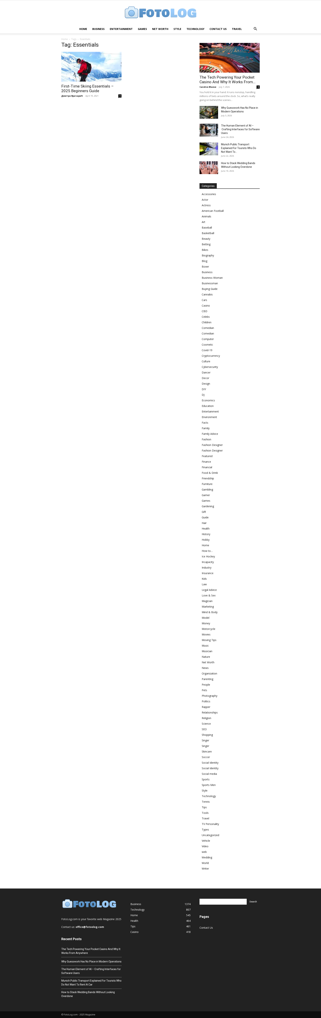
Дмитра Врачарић (72, 95)
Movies (206, 634)
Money (206, 623)
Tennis (206, 801)
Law (204, 584)
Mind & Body (210, 612)
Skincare (207, 751)
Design (206, 383)
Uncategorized (210, 835)
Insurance (207, 573)
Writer (205, 868)
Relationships (210, 712)
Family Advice (210, 434)
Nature (206, 656)
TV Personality (210, 824)
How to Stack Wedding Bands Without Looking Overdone (88, 994)
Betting (206, 244)
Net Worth (160, 29)
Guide (205, 517)
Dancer (206, 372)
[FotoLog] (160, 13)
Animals (206, 216)
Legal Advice (209, 590)
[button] (255, 29)
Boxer (205, 266)
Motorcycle (208, 629)
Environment (209, 417)
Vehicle (206, 840)
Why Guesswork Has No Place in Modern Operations (91, 961)
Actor (205, 199)
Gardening (208, 506)
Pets (204, 690)
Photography (209, 695)
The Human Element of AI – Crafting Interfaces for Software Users (240, 129)
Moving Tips (209, 640)
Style (177, 29)
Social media (209, 774)
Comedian (208, 328)
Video (205, 846)
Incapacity (208, 562)
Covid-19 (207, 350)
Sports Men (209, 785)
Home (83, 29)
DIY (204, 389)
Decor (205, 378)
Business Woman (212, 277)
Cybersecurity (210, 367)
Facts (205, 422)
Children (206, 322)
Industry (206, 567)
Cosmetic (207, 344)
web (204, 852)
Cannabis (207, 294)
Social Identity (210, 762)
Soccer (206, 757)
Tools (205, 813)
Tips (204, 807)
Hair (204, 523)
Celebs (206, 316)
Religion (206, 718)
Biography (208, 255)
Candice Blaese (208, 86)
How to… (207, 551)
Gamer (206, 495)
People (206, 684)
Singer (205, 740)
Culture (206, 361)
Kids (204, 578)
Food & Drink (210, 473)
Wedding (207, 857)
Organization (209, 673)
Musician (207, 651)
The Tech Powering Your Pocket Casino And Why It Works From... (228, 79)
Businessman (210, 283)
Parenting (207, 679)
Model (205, 617)
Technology (195, 29)
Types (205, 829)
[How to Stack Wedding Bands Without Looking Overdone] (209, 167)
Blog (204, 261)
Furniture (207, 484)
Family (206, 428)
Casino (206, 305)
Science (206, 723)
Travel (237, 29)
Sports (206, 779)
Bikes (205, 250)
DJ (203, 394)
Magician (207, 601)
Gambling (207, 489)
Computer (208, 339)
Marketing (208, 606)
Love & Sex (208, 595)
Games (142, 29)
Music (205, 645)
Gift (204, 512)
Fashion (206, 439)
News (205, 668)
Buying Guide (210, 289)
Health (206, 528)
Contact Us (218, 29)
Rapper (206, 707)
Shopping (207, 735)
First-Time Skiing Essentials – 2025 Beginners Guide (87, 88)
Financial (207, 467)
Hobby (206, 539)
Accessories (209, 194)
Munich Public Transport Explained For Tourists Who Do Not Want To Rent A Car (91, 982)
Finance (206, 461)
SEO (204, 729)
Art (203, 222)
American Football (213, 211)
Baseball (207, 227)
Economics (208, 400)
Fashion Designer (212, 445)
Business (98, 29)
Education (208, 406)
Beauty (206, 238)
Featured (207, 456)
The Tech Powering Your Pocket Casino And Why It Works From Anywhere (90, 951)
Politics (206, 701)
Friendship (208, 478)
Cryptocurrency (211, 355)
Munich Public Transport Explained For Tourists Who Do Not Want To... (238, 148)
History (206, 534)
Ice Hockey (208, 556)
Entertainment (121, 29)
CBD (204, 311)
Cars (204, 300)
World (205, 863)
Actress (206, 205)
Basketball (208, 233)
